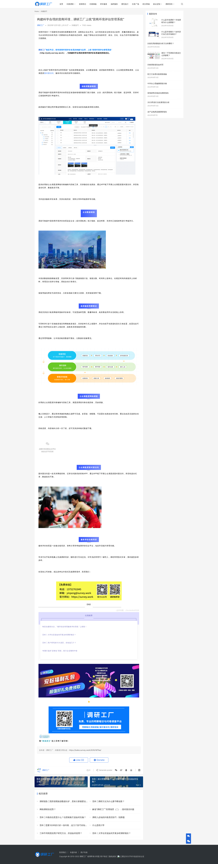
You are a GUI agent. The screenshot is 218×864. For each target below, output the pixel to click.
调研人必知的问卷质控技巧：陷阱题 (108, 817)
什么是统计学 (98, 825)
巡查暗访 (82, 4)
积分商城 (146, 4)
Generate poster (105, 770)
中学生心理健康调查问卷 (157, 83)
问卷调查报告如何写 (155, 65)
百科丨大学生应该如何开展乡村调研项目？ (111, 833)
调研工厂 (40, 25)
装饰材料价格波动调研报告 (158, 93)
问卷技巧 (75, 25)
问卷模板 (93, 4)
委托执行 (124, 4)
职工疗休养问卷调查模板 (157, 74)
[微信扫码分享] (116, 770)
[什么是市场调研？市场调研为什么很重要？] (153, 23)
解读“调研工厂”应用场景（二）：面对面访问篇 (113, 809)
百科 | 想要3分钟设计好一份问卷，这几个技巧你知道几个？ (63, 825)
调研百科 (169, 4)
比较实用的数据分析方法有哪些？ (160, 43)
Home (37, 11)
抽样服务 (114, 4)
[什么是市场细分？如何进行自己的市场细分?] (153, 34)
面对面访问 (49, 73)
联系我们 (62, 852)
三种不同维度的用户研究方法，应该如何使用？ (60, 833)
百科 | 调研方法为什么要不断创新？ (108, 801)
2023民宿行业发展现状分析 (158, 102)
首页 (61, 4)
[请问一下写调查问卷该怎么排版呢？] (153, 56)
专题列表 (73, 852)
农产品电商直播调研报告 (157, 112)
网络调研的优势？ (47, 809)
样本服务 (103, 4)
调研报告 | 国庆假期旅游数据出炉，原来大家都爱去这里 (63, 801)
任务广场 (135, 4)
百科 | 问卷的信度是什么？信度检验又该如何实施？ (62, 817)
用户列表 (84, 852)
